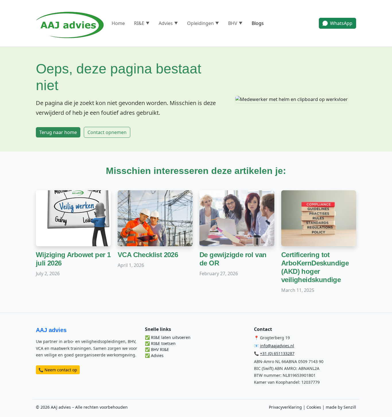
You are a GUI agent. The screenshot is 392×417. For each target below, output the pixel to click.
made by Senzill (341, 407)
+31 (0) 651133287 (277, 353)
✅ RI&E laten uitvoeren (168, 337)
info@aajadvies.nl (277, 345)
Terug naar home (58, 132)
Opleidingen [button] (203, 23)
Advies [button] (168, 23)
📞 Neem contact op (57, 370)
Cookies (313, 407)
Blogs (258, 23)
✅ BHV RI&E (157, 349)
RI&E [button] (142, 23)
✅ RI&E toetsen (160, 343)
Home (118, 23)
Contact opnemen (107, 132)
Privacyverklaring (285, 407)
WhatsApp (341, 23)
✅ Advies (154, 355)
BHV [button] (235, 23)
